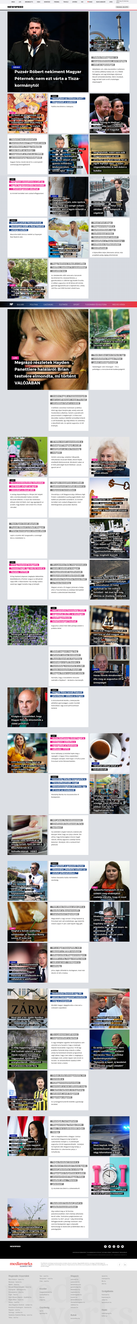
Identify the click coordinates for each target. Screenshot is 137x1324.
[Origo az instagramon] (114, 1246)
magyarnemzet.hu (46, 1292)
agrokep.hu (43, 1313)
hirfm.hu (104, 1316)
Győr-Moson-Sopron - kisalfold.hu (20, 1297)
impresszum (115, 1252)
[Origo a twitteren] (109, 1246)
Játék (110, 2)
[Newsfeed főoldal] (15, 1246)
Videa (38, 2)
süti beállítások (106, 1252)
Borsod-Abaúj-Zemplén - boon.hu (20, 1287)
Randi (90, 2)
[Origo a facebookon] (105, 1246)
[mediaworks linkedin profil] (125, 1265)
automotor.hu (75, 1282)
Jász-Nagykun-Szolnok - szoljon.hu (20, 1305)
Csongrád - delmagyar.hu (17, 1289)
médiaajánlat (123, 1252)
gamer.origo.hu (76, 1287)
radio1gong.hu (107, 1313)
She (82, 2)
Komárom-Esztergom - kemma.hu (20, 1307)
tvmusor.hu (74, 1307)
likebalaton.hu (75, 1289)
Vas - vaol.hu (44, 1276)
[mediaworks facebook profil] (119, 1265)
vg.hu (41, 1311)
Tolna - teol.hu (13, 1317)
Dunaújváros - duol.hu (16, 1292)
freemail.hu (105, 1294)
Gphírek (74, 2)
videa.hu (104, 1300)
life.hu (104, 1281)
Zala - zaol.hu (44, 1281)
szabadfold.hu (44, 1294)
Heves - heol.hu (14, 1302)
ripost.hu (105, 1276)
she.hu (104, 1284)
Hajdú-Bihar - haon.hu (16, 1300)
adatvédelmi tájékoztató (79, 1252)
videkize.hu (74, 1305)
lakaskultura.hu (76, 1284)
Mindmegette (29, 2)
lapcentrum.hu (106, 1302)
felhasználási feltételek (94, 1252)
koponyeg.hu (106, 1297)
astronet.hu (74, 1279)
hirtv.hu (42, 1297)
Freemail (56, 2)
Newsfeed (47, 2)
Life (20, 2)
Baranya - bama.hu (15, 1282)
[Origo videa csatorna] (118, 1246)
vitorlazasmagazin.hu (78, 1302)
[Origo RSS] (122, 1246)
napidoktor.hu (75, 1292)
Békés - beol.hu (14, 1284)
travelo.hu (74, 1297)
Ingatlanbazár (100, 2)
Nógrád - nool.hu (14, 1310)
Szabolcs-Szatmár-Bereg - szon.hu (20, 1315)
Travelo (65, 2)
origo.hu (42, 1300)
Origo (13, 2)
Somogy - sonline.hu (15, 1312)
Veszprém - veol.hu (46, 1278)
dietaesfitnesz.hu (76, 1300)
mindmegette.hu (76, 1294)
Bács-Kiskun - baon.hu (16, 1279)
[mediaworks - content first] (21, 1264)
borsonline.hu (75, 1318)
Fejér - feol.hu (13, 1294)
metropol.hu (106, 1278)
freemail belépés (122, 7)
